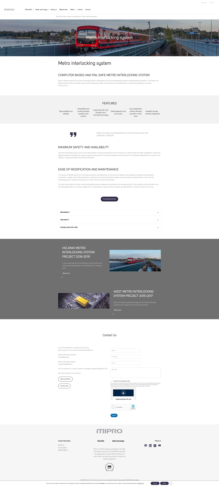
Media (72, 9)
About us (54, 9)
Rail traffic (28, 9)
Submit (114, 415)
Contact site (64, 386)
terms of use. (112, 480)
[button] (109, 212)
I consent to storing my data (121, 381)
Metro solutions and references (72, 16)
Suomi (212, 3)
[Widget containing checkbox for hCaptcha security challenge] (123, 407)
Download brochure (109, 199)
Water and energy (41, 9)
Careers (80, 9)
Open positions (65, 379)
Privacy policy (121, 480)
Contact (88, 9)
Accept (155, 483)
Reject (164, 483)
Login (202, 2)
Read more (66, 273)
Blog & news (63, 9)
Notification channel (132, 480)
